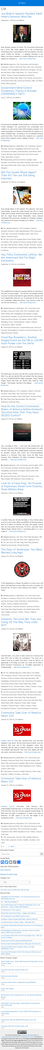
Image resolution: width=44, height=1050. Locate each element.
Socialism (17, 774)
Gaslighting (15, 70)
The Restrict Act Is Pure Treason (10, 910)
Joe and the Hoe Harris (25, 316)
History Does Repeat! (7, 988)
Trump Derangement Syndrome (23, 75)
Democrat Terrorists (24, 81)
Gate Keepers (27, 314)
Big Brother (20, 146)
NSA (31, 234)
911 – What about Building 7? (9, 902)
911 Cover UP (11, 239)
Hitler (33, 81)
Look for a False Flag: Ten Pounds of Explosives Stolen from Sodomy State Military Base (21, 486)
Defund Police (22, 695)
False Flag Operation (18, 399)
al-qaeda (19, 239)
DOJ (32, 67)
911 (4, 228)
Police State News (18, 72)
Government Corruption (27, 70)
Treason (9, 75)
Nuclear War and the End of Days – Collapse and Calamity (18, 913)
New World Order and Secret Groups (25, 154)
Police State (5, 83)
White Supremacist (24, 689)
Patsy (18, 402)
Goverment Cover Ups (31, 149)
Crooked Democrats (26, 327)
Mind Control (30, 471)
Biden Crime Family (25, 78)
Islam (27, 234)
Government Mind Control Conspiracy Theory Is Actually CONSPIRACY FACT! (19, 90)
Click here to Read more (27, 59)
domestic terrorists (19, 160)
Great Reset (33, 151)
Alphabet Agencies (9, 64)
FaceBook (31, 311)
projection (13, 83)
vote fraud (25, 774)
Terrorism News (12, 236)
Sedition (8, 612)
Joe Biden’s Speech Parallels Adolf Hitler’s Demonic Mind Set (21, 15)
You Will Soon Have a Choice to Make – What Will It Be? (18, 922)
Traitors (3, 75)
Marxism (29, 771)
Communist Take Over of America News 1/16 (14, 970)
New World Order (11, 165)
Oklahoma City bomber (8, 545)
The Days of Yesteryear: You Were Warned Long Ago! (21, 551)
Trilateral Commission (20, 604)
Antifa (24, 673)
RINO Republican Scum (27, 766)
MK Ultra (10, 154)
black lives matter (35, 692)
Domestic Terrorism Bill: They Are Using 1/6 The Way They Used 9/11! (21, 622)
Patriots (15, 333)
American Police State (10, 78)
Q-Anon (19, 840)
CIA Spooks (5, 242)
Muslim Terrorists (30, 245)
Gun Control (5, 684)
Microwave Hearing (23, 162)
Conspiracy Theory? (8, 67)
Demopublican (13, 330)
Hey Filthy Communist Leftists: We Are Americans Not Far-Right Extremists (21, 257)
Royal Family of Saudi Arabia (18, 247)
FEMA (37, 468)
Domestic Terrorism (7, 149)
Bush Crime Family (29, 239)
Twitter (12, 325)
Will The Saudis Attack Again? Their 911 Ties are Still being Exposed (18, 175)
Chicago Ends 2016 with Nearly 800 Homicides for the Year (18, 1020)
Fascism (4, 700)
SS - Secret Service (31, 72)
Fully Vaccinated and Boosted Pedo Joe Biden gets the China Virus (21, 943)
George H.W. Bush (19, 242)
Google (35, 314)
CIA (17, 64)
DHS (28, 67)
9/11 (7, 692)
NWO (12, 703)
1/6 (4, 673)
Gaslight (29, 160)
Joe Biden (39, 81)
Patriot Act (17, 479)
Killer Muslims (13, 245)
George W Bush (31, 242)
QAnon (30, 319)
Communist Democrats (9, 81)
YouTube (18, 325)
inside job (12, 402)
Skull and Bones (19, 322)
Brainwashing (7, 160)
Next (13, 846)
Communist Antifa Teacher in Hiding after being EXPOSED (18, 982)
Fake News (12, 394)
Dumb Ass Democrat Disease (29, 330)
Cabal (39, 239)
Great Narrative (23, 151)
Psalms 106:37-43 (7, 740)
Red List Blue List (27, 479)
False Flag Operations (22, 231)
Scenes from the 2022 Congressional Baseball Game (16, 940)
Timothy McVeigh (23, 545)
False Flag (6, 399)
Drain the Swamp (25, 468)
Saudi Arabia (32, 247)
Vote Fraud (11, 768)
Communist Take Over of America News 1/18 (14, 1026)
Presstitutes (23, 319)
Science (17, 157)
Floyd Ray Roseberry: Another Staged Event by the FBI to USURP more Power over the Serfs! (22, 340)
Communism (37, 78)
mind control (35, 162)
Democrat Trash (20, 67)
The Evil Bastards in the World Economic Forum (15, 916)
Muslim (21, 245)
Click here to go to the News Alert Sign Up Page (14, 890)
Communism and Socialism (29, 64)
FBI (9, 70)
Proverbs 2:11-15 (7, 806)
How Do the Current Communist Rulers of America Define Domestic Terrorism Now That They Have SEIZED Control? (22, 411)
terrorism (14, 612)
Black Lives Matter (33, 673)
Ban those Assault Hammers (9, 976)
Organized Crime (33, 540)
